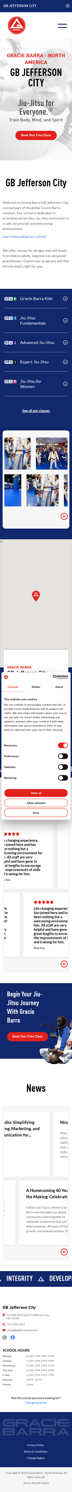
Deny (36, 812)
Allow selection (36, 802)
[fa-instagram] (4, 1337)
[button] (36, 298)
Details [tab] (36, 686)
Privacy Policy (35, 1445)
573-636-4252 (16, 1324)
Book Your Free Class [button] (36, 135)
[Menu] (64, 25)
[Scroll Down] (67, 6)
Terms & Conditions (35, 1451)
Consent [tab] (13, 686)
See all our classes (36, 410)
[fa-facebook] (13, 1337)
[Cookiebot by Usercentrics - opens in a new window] (52, 677)
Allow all (36, 793)
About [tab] (59, 686)
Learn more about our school (24, 236)
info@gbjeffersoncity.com (22, 1330)
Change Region (36, 1458)
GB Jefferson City (19, 6)
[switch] (63, 756)
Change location (36, 1403)
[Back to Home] (17, 25)
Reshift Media (40, 1482)
